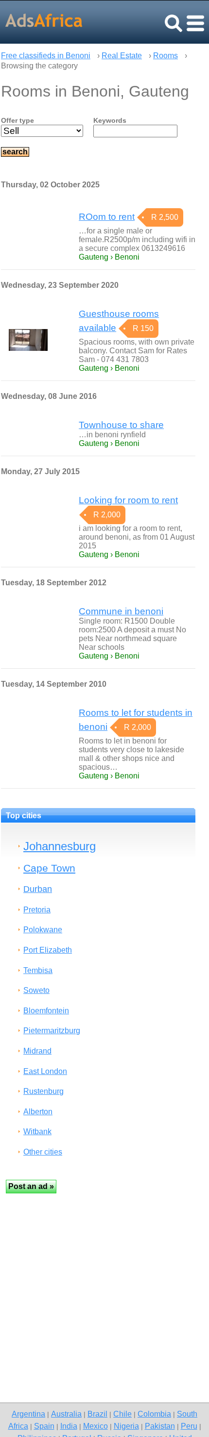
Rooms (165, 55)
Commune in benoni (121, 611)
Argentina (28, 1413)
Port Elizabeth (47, 950)
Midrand (37, 1051)
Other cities (42, 1152)
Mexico (95, 1425)
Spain (44, 1425)
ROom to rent (107, 217)
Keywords (109, 120)
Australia (66, 1413)
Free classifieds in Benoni (45, 55)
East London (45, 1071)
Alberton (37, 1111)
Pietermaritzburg (51, 1030)
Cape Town (49, 868)
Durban (37, 889)
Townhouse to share (121, 425)
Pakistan (160, 1425)
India (68, 1425)
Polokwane (42, 929)
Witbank (37, 1131)
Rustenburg (43, 1091)
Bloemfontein (46, 1011)
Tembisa (37, 970)
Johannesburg (59, 846)
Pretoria (37, 910)
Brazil (97, 1413)
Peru (189, 1425)
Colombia (154, 1413)
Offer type (17, 120)
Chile (122, 1413)
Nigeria (126, 1425)
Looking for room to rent (128, 500)
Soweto (36, 990)
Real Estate (122, 55)
